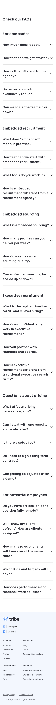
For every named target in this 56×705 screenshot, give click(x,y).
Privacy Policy (9, 694)
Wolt (5, 670)
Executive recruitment (33, 679)
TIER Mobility (9, 675)
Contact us (8, 649)
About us (7, 645)
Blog (25, 645)
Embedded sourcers (32, 675)
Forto (5, 679)
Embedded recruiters (33, 670)
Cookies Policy (26, 694)
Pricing (6, 654)
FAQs (25, 649)
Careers (6, 658)
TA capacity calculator (33, 654)
